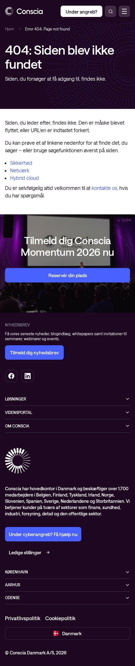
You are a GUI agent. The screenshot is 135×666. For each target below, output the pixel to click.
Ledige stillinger (25, 552)
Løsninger (15, 399)
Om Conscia (17, 426)
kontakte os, (105, 188)
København (16, 572)
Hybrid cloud (24, 178)
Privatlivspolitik (22, 618)
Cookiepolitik (60, 618)
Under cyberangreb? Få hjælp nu (43, 534)
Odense (12, 597)
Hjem (9, 29)
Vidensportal (18, 412)
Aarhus (12, 585)
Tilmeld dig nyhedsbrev (34, 352)
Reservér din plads (67, 275)
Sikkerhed (21, 163)
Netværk (19, 170)
